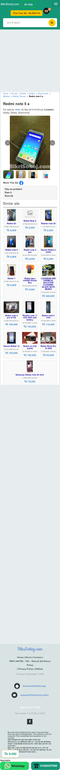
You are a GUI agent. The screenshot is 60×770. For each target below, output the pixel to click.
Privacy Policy (25, 669)
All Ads (28, 4)
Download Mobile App (34, 686)
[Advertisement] (30, 60)
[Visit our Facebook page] (29, 721)
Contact (37, 657)
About (28, 657)
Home (20, 657)
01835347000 (48, 766)
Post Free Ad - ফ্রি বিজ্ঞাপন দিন (26, 13)
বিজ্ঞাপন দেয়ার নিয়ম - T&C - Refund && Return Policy (30, 663)
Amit (17, 109)
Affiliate (39, 669)
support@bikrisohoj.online (34, 695)
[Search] (52, 22)
